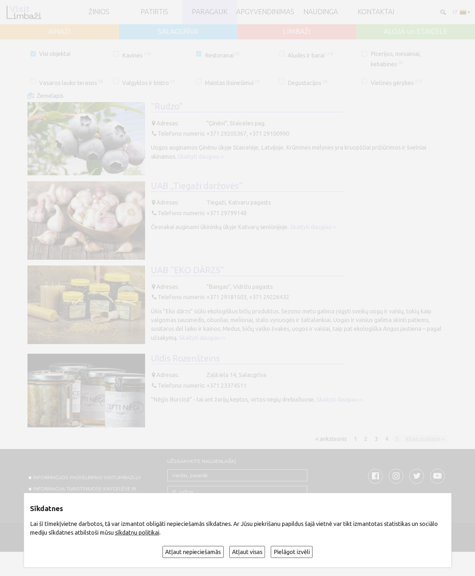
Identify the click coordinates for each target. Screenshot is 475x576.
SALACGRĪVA (178, 31)
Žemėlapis (50, 95)
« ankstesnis (331, 438)
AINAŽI (59, 31)
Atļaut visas (247, 552)
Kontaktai (376, 12)
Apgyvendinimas (265, 12)
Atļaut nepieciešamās (193, 552)
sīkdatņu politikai (137, 532)
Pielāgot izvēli (292, 552)
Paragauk (209, 12)
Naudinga (320, 12)
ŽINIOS (99, 12)
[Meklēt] (442, 11)
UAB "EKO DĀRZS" (187, 270)
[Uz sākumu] (24, 12)
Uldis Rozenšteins (185, 358)
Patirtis (154, 12)
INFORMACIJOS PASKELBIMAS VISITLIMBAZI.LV (87, 477)
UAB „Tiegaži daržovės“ (197, 186)
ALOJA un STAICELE (416, 31)
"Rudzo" (167, 106)
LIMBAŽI (297, 31)
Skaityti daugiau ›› (201, 156)
